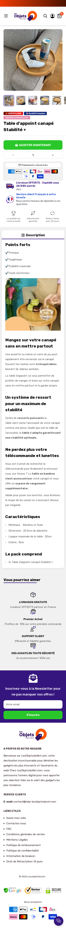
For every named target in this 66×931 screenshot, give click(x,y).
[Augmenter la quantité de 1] (53, 155)
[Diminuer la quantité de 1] (13, 155)
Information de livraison (20, 856)
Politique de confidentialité (22, 850)
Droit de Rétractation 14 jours (24, 861)
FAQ (8, 828)
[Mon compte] (52, 16)
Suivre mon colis (16, 818)
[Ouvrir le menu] (6, 15)
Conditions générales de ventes (25, 834)
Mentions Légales (17, 839)
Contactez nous (16, 823)
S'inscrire (33, 715)
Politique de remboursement (23, 845)
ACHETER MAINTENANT (35, 145)
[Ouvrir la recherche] (45, 16)
